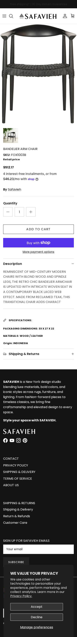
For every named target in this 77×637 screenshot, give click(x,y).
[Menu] (4, 16)
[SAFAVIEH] (38, 16)
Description (12, 263)
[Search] (13, 16)
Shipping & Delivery (18, 509)
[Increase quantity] (31, 212)
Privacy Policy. (21, 596)
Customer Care (15, 522)
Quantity (10, 203)
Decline (36, 617)
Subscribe (16, 562)
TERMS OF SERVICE (17, 478)
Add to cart (38, 229)
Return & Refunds (16, 516)
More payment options (38, 252)
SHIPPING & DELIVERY (19, 472)
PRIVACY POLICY (15, 465)
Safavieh (14, 189)
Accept (36, 606)
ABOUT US (11, 485)
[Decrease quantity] (8, 212)
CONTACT (11, 458)
